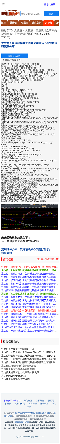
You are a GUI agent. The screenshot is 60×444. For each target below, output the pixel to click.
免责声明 (32, 403)
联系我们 (40, 400)
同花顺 (24, 22)
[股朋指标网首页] (10, 15)
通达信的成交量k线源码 (13, 376)
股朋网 (51, 400)
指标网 (8, 403)
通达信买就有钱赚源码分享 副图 (18, 369)
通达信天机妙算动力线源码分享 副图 (20, 372)
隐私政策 (44, 403)
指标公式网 (20, 403)
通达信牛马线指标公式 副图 (15, 379)
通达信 (13, 22)
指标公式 (6, 30)
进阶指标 (36, 22)
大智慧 (48, 22)
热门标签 (28, 400)
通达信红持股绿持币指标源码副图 (18, 365)
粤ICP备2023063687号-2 (25, 413)
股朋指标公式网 (43, 413)
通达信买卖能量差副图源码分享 (17, 349)
